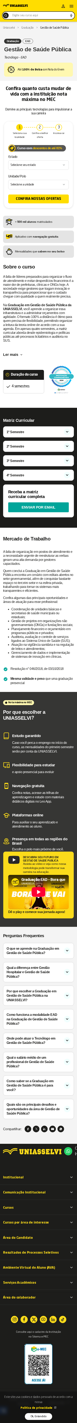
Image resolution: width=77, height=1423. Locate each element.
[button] (38, 1177)
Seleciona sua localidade (19, 135)
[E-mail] (52, 1129)
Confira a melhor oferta (40, 135)
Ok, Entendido (39, 1416)
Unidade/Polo (17, 176)
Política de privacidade (37, 1408)
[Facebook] (28, 1129)
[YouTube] (43, 1319)
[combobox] (38, 15)
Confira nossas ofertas (38, 199)
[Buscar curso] (6, 15)
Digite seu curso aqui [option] (25, 15)
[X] (36, 1129)
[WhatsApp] (60, 1129)
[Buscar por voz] (71, 15)
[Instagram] (14, 1319)
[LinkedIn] (44, 1129)
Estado (12, 157)
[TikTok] (62, 1319)
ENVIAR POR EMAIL (38, 507)
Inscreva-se (58, 133)
